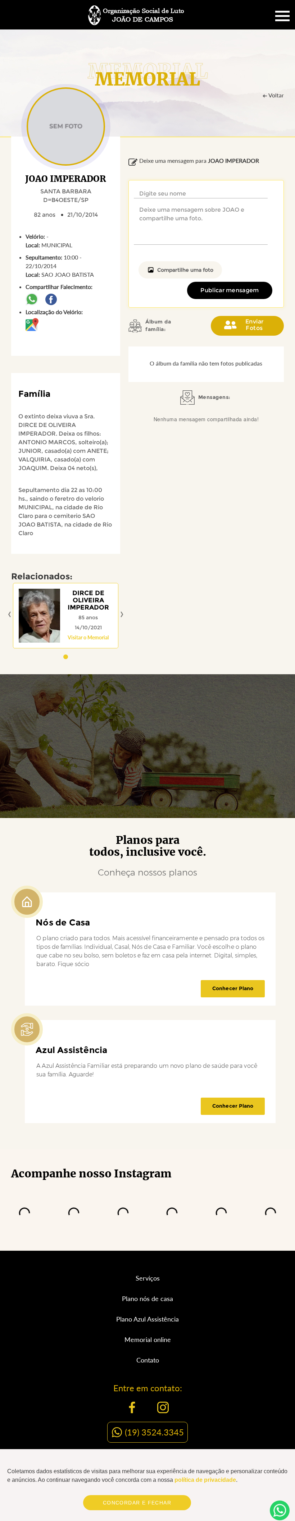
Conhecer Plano (233, 988)
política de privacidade (205, 1480)
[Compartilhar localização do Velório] (32, 323)
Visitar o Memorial (88, 637)
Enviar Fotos (254, 324)
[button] (65, 656)
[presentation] (10, 614)
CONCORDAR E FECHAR (137, 1503)
